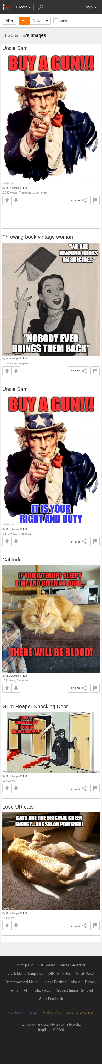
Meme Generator (72, 965)
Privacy (91, 982)
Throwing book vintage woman (37, 237)
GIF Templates (59, 974)
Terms (14, 990)
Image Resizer (55, 982)
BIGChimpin (14, 35)
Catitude (12, 559)
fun (25, 187)
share (75, 200)
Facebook (15, 1012)
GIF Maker (46, 965)
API (27, 990)
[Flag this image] (95, 200)
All (7, 20)
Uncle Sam (15, 48)
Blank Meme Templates (25, 974)
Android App (52, 1012)
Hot (24, 20)
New (37, 20)
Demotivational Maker (21, 982)
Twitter (33, 1012)
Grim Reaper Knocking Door (35, 706)
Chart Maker (85, 974)
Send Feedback (51, 999)
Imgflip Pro (25, 965)
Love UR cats (18, 807)
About (75, 982)
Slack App (42, 990)
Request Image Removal (74, 990)
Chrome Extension (80, 1012)
